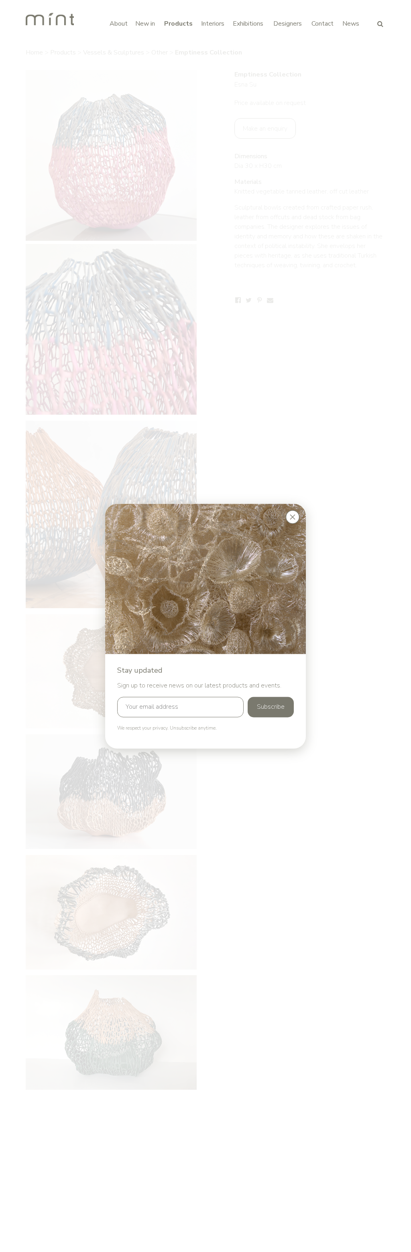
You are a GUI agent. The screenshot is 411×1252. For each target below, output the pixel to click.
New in (145, 23)
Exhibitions (248, 23)
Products (178, 23)
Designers (287, 23)
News (350, 23)
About (119, 23)
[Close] (292, 517)
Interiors (212, 23)
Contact (322, 23)
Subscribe (271, 706)
